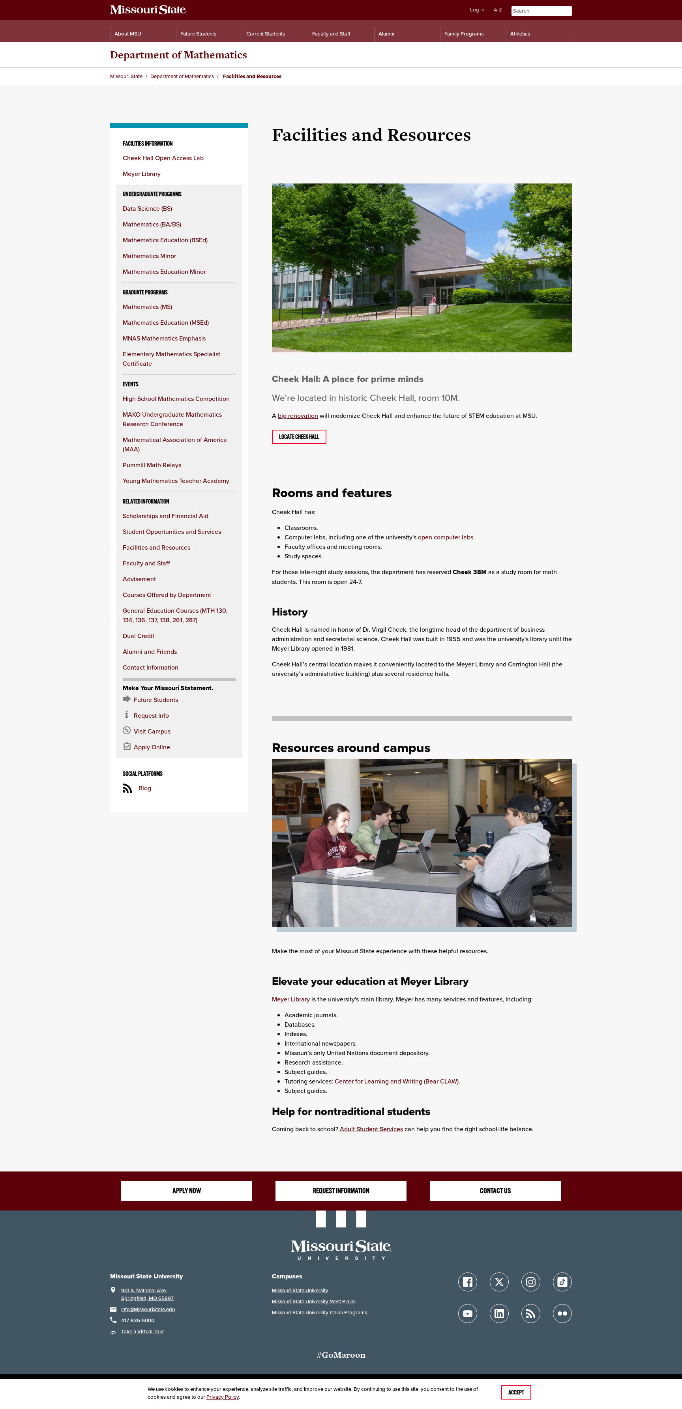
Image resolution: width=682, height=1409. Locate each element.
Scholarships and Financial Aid (165, 515)
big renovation (298, 415)
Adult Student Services (371, 1129)
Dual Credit (138, 635)
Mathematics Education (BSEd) (165, 240)
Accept (516, 1392)
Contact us (495, 1190)
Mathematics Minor (149, 255)
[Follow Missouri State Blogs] (530, 1313)
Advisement (139, 578)
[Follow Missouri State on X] (499, 1281)
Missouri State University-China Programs (319, 1312)
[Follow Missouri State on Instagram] (530, 1281)
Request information (341, 1190)
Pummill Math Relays (152, 464)
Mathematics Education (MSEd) (166, 322)
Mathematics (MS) (147, 306)
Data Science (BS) (147, 208)
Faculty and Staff (331, 33)
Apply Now (186, 1190)
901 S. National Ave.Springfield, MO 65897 (147, 1294)
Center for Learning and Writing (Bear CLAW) (397, 1081)
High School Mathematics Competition (176, 398)
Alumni (386, 33)
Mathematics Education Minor (164, 271)
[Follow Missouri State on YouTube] (467, 1313)
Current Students (265, 33)
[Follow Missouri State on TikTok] (562, 1281)
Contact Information (150, 667)
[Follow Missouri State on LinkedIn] (499, 1313)
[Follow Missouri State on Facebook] (467, 1281)
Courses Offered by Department (167, 594)
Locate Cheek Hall (299, 436)
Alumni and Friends (150, 651)
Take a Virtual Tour (142, 1331)
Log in (477, 9)
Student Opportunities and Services (172, 531)
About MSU (127, 33)
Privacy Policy (222, 1397)
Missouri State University (300, 1290)
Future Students (198, 33)
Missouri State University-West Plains (314, 1301)
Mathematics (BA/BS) (152, 224)
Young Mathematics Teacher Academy (176, 480)
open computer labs (445, 537)
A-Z (498, 9)
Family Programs (463, 33)
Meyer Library (142, 173)
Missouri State (126, 76)
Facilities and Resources (156, 547)
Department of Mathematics (178, 54)
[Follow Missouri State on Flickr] (562, 1313)
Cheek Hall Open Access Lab (163, 157)
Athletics (520, 33)
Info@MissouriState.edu (148, 1309)
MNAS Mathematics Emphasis (164, 338)
